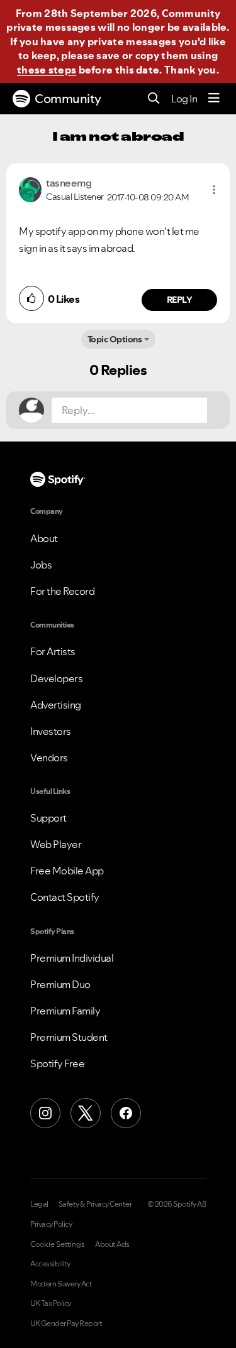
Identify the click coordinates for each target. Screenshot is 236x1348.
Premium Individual (71, 958)
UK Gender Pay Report (66, 1323)
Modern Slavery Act (61, 1284)
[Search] (154, 99)
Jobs (41, 565)
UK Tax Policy (50, 1303)
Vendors (49, 757)
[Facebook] (126, 1113)
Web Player (55, 844)
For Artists (53, 651)
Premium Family (65, 1011)
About (44, 538)
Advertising (55, 705)
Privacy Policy (51, 1224)
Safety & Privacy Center (95, 1204)
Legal (39, 1204)
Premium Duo (60, 984)
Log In (184, 99)
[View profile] (30, 188)
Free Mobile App (67, 871)
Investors (50, 731)
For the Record (62, 591)
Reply (180, 299)
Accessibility (50, 1264)
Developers (56, 678)
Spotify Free (57, 1063)
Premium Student (69, 1037)
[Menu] (214, 98)
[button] (214, 189)
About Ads (112, 1244)
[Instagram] (45, 1113)
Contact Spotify (64, 897)
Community (68, 98)
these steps (46, 70)
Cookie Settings (57, 1244)
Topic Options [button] (114, 339)
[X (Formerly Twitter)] (85, 1113)
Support (48, 818)
